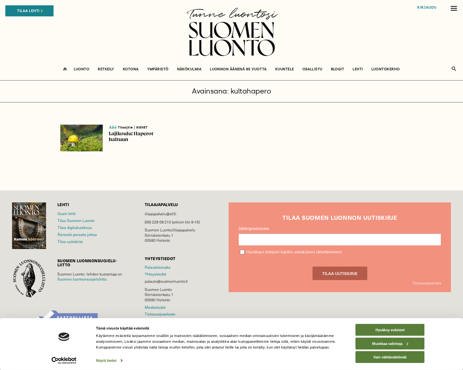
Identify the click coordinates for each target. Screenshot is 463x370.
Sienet (142, 127)
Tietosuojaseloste (160, 314)
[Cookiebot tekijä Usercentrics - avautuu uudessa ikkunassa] (64, 360)
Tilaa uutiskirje (70, 241)
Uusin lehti (66, 213)
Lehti (358, 69)
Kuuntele (284, 69)
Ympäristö (158, 69)
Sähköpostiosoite (253, 228)
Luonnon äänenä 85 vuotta (238, 69)
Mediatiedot (155, 307)
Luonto (81, 69)
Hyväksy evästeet (390, 330)
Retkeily (106, 69)
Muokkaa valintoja (387, 343)
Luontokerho (385, 69)
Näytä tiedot (106, 360)
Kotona (131, 69)
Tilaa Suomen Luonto (76, 220)
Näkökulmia (189, 69)
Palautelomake (157, 267)
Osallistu (312, 69)
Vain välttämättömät (390, 357)
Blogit (337, 69)
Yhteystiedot (155, 274)
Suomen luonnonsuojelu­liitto (82, 279)
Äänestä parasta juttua (77, 234)
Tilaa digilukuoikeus (74, 227)
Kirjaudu (426, 8)
